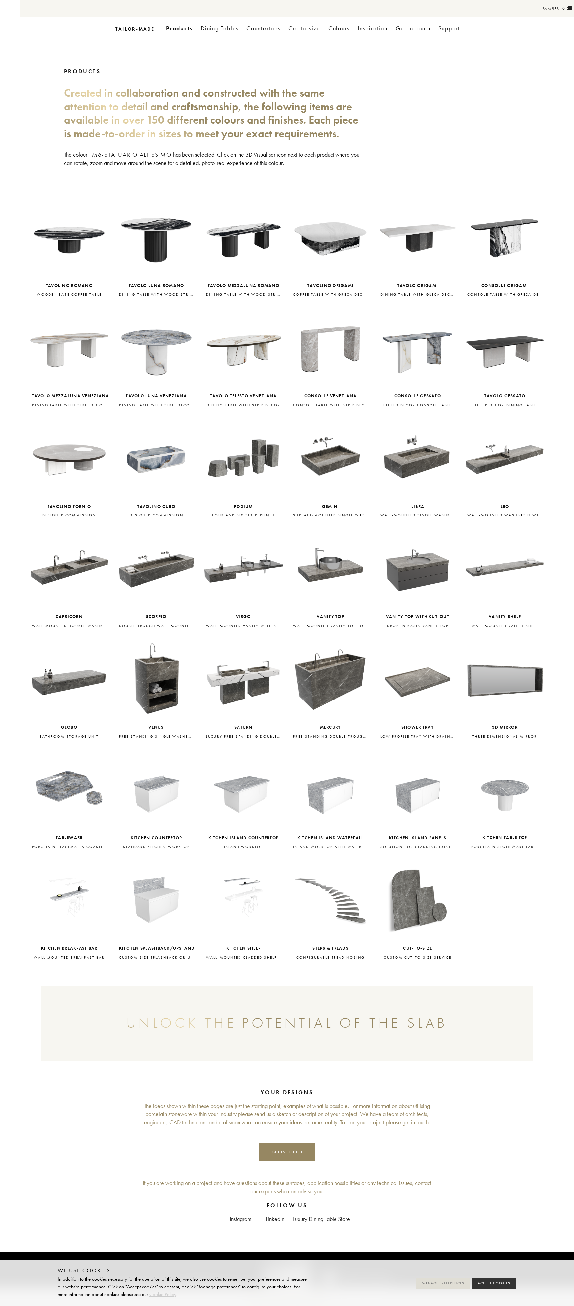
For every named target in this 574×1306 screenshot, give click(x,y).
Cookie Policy (162, 1294)
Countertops (263, 28)
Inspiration (372, 28)
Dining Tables (220, 28)
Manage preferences (443, 1283)
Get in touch (413, 28)
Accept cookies (494, 1283)
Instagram (240, 1219)
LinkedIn (275, 1219)
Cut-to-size (304, 28)
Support (449, 28)
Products (179, 28)
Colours (339, 28)
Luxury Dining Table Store (321, 1219)
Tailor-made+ (56, 8)
